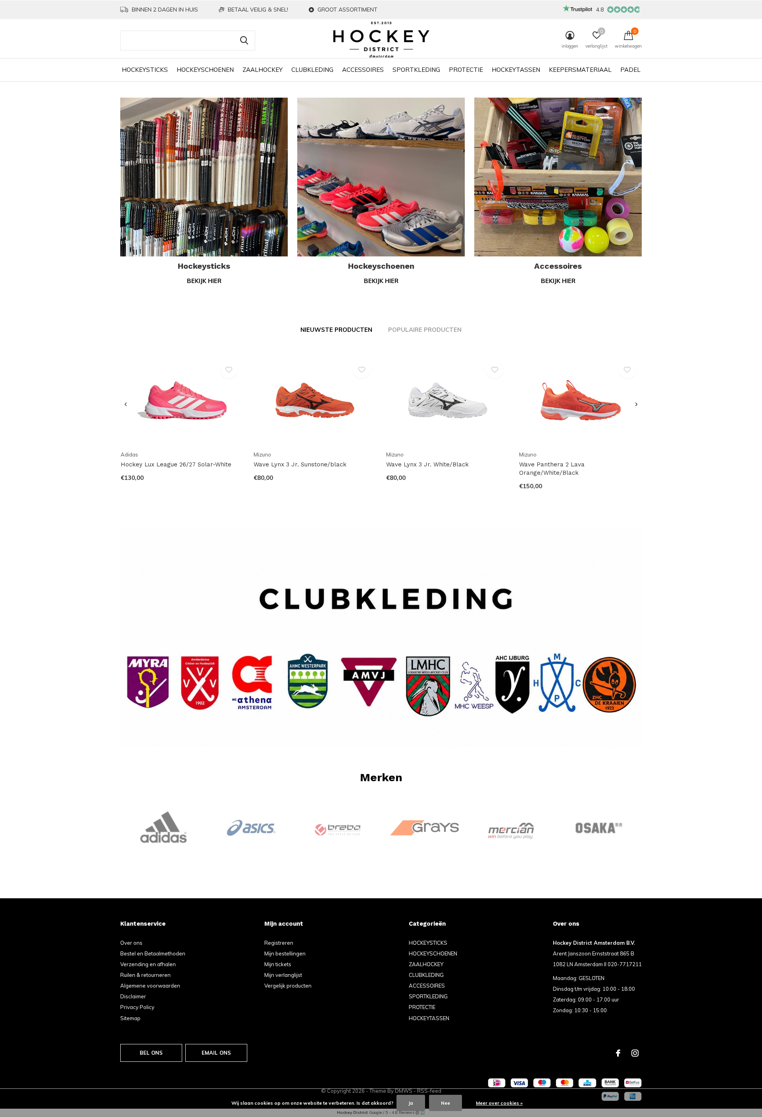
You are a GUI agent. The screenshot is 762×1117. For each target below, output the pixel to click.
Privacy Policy (137, 1007)
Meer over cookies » (499, 1103)
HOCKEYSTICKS (145, 69)
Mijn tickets (277, 964)
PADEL (630, 69)
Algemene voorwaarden (150, 985)
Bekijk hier (204, 281)
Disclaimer (133, 996)
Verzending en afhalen (148, 964)
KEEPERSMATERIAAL (580, 69)
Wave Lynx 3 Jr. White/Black (427, 464)
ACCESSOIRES (363, 69)
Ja (410, 1103)
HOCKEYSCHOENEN (205, 69)
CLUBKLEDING (312, 69)
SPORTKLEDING (416, 69)
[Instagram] (635, 1053)
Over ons (131, 943)
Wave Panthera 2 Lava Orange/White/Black (552, 468)
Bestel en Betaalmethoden (152, 953)
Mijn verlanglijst (283, 975)
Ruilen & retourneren (145, 975)
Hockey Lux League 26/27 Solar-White (176, 464)
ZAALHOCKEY (262, 69)
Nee (445, 1103)
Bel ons (151, 1053)
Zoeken (244, 40)
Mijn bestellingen (285, 953)
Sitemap (130, 1018)
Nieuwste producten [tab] (336, 329)
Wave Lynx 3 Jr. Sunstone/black (300, 464)
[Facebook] (618, 1053)
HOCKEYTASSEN (516, 69)
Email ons (216, 1053)
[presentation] (125, 404)
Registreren (278, 943)
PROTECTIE (466, 69)
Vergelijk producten (288, 985)
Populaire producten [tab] (425, 329)
